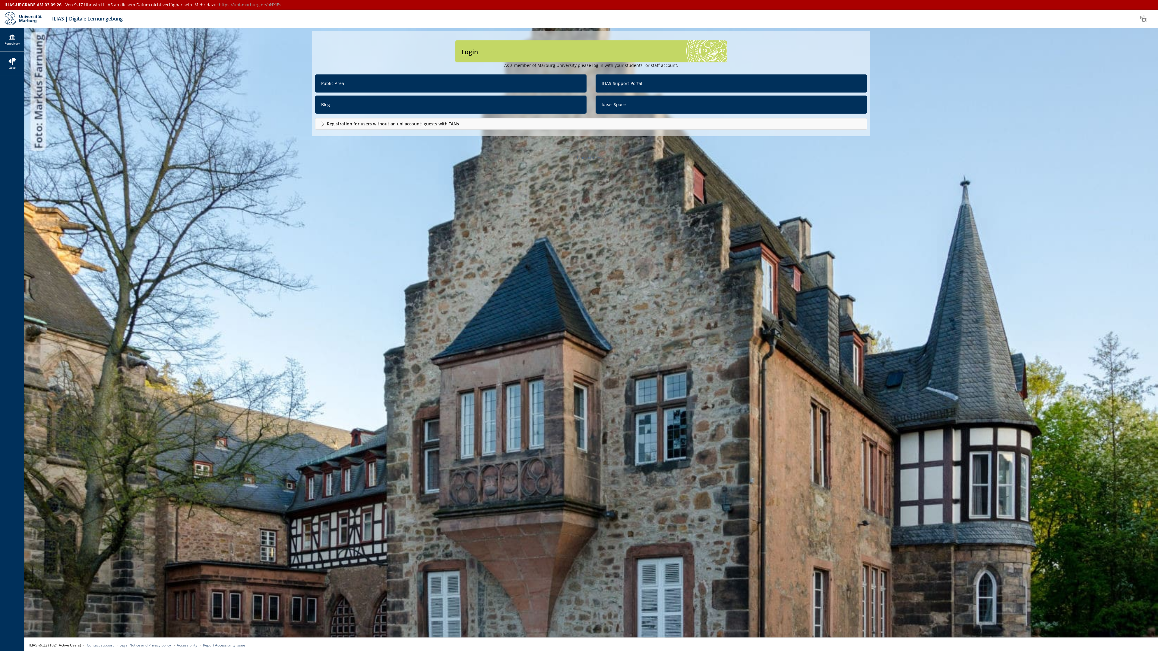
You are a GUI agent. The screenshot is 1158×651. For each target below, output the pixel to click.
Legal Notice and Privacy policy (145, 645)
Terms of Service (591, 157)
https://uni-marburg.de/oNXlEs (250, 5)
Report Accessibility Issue (224, 645)
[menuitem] (1144, 19)
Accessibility (187, 645)
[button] (591, 124)
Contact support (100, 645)
